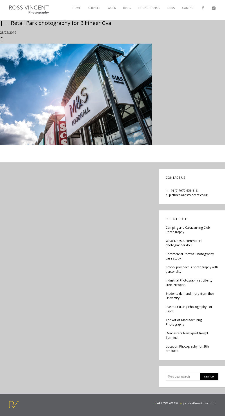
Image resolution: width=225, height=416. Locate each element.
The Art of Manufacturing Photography (184, 322)
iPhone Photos (149, 8)
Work (112, 8)
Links (171, 8)
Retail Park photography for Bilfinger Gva (57, 22)
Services (94, 8)
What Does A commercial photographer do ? (184, 243)
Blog (127, 8)
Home (77, 8)
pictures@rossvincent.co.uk (188, 195)
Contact (188, 8)
